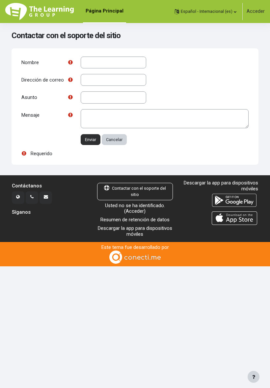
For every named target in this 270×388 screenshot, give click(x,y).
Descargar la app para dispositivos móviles (135, 231)
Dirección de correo (42, 80)
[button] (205, 11)
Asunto (29, 97)
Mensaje (30, 115)
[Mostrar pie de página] (253, 377)
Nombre (30, 62)
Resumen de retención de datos (135, 220)
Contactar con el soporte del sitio (139, 191)
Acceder (256, 11)
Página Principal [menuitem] (104, 11)
